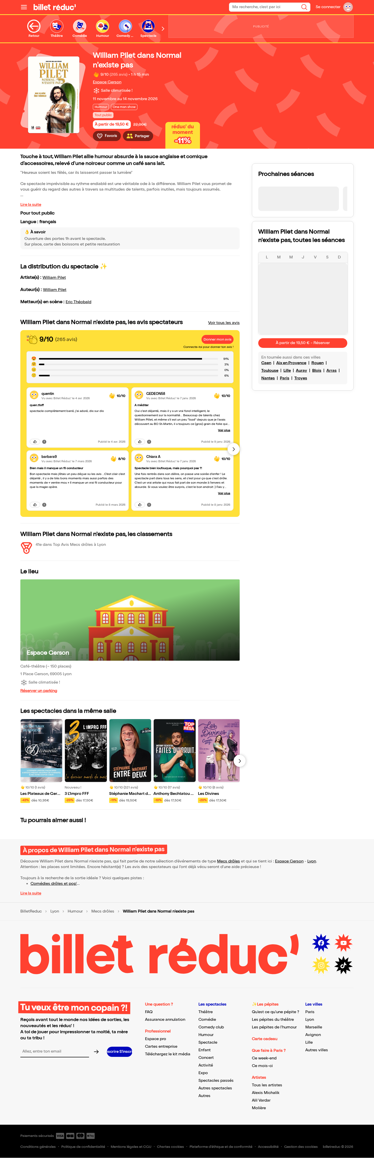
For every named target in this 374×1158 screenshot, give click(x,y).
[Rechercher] (304, 7)
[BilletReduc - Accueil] (55, 7)
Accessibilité (268, 1147)
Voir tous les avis (224, 322)
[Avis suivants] (233, 449)
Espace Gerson (107, 82)
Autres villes (316, 1050)
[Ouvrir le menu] (26, 7)
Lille (287, 370)
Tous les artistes (267, 1085)
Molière (259, 1108)
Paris (284, 378)
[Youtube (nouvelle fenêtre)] (343, 943)
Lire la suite (30, 204)
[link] (73, 393)
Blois (316, 370)
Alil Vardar (261, 1100)
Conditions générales (38, 1147)
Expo (203, 1073)
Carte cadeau (264, 1039)
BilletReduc (31, 911)
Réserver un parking (38, 690)
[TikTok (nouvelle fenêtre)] (343, 965)
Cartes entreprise (161, 1046)
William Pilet (54, 277)
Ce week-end (264, 1058)
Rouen (317, 363)
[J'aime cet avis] (35, 441)
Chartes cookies (170, 1147)
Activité (205, 1065)
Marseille (313, 1027)
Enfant (204, 1050)
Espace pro (155, 1039)
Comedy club (211, 1027)
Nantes (268, 378)
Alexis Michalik (265, 1092)
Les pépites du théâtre (273, 1019)
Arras (331, 370)
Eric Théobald (78, 302)
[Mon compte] (348, 7)
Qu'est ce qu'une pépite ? (275, 1012)
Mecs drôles (228, 861)
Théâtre (205, 1012)
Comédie (207, 1019)
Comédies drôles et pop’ (54, 883)
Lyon (311, 861)
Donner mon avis (218, 339)
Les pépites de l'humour (274, 1027)
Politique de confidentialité (83, 1147)
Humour (75, 911)
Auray (301, 370)
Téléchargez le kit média (167, 1054)
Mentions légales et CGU (131, 1147)
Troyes (300, 378)
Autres (204, 1095)
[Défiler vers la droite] (163, 28)
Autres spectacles (215, 1088)
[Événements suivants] (240, 761)
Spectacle (207, 1042)
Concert (206, 1057)
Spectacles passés (216, 1080)
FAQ (149, 1012)
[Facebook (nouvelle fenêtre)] (321, 943)
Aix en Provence (291, 363)
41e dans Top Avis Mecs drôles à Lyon (71, 544)
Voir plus (224, 430)
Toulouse (269, 370)
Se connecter (328, 7)
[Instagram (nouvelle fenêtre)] (321, 965)
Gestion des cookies (301, 1147)
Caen (266, 363)
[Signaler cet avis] (44, 441)
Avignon (313, 1034)
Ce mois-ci (262, 1065)
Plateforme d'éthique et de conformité (221, 1147)
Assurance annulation (165, 1019)
